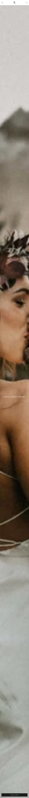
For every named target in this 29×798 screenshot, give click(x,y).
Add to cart (15, 795)
